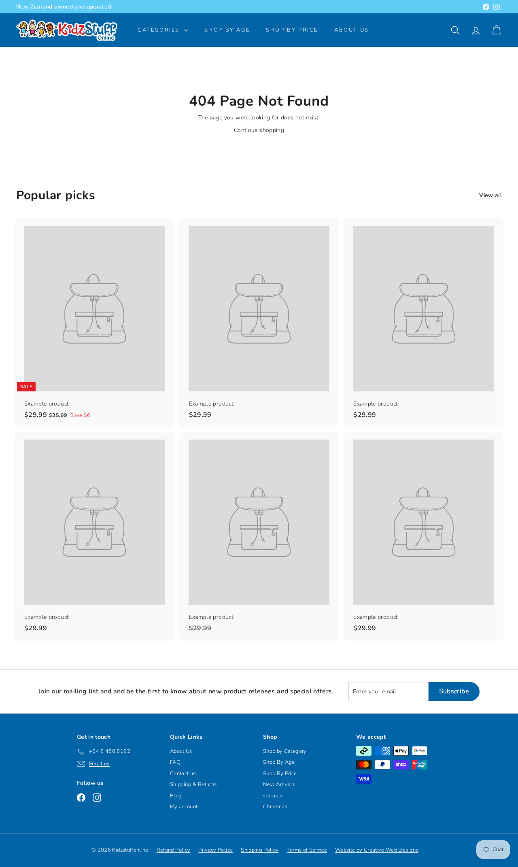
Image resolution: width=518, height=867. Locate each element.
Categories (160, 30)
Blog (176, 795)
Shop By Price (292, 30)
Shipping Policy (259, 850)
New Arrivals (279, 784)
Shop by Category (285, 751)
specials (273, 795)
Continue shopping (259, 130)
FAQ (175, 762)
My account (184, 806)
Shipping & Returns (193, 784)
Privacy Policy (215, 850)
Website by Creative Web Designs (376, 850)
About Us (351, 30)
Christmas (275, 806)
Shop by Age (227, 30)
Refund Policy (174, 850)
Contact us (183, 773)
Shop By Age (279, 762)
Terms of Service (307, 850)
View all (490, 195)
